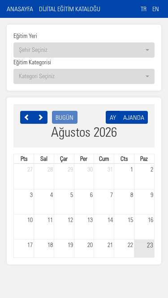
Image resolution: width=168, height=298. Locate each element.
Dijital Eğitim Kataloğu (69, 9)
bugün (64, 117)
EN (155, 9)
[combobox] (84, 50)
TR (143, 9)
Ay (113, 117)
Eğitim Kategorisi (32, 62)
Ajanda (133, 117)
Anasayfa (20, 9)
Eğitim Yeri (25, 35)
